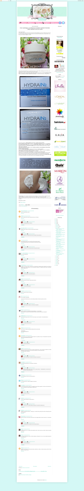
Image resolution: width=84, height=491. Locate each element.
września (57, 227)
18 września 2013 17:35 (27, 348)
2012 (56, 265)
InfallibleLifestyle (23, 315)
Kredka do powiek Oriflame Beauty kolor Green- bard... (60, 234)
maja (56, 259)
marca (57, 261)
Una (21, 296)
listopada (57, 225)
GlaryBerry (22, 398)
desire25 (22, 348)
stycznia (57, 263)
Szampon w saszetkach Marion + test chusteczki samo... (60, 254)
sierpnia (57, 255)
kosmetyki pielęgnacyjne (30, 471)
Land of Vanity (23, 335)
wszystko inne (44, 471)
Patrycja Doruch (23, 416)
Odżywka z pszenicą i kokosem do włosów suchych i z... (60, 231)
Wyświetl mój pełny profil (59, 72)
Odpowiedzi (23, 232)
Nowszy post (20, 466)
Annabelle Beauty (23, 265)
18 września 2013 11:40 (29, 315)
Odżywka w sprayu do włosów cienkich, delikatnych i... (60, 246)
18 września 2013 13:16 (31, 284)
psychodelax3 (23, 385)
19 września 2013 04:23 (28, 385)
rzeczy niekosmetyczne (38, 471)
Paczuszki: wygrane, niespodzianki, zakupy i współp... (60, 243)
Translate (62, 77)
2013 (56, 223)
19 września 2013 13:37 (29, 416)
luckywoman (25, 272)
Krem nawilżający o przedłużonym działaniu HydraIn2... (60, 239)
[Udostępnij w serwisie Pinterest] (29, 204)
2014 (56, 222)
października (57, 226)
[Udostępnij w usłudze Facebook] (28, 204)
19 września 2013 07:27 (27, 398)
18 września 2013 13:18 (31, 321)
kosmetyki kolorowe (22, 471)
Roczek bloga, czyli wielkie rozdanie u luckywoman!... (60, 250)
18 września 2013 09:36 (29, 265)
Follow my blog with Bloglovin (60, 215)
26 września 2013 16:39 (31, 441)
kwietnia (57, 260)
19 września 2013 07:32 (27, 410)
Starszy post (49, 466)
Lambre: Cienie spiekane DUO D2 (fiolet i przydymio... (60, 245)
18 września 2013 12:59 (28, 335)
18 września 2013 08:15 (24, 240)
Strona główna (35, 466)
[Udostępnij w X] (27, 204)
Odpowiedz (22, 213)
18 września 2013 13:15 (31, 272)
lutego (57, 262)
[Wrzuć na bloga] (26, 204)
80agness (22, 380)
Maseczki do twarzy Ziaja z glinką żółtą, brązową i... (60, 236)
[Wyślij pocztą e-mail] (25, 204)
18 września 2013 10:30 (25, 296)
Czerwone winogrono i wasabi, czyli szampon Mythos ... (60, 232)
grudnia (57, 224)
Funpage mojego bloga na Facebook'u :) (59, 252)
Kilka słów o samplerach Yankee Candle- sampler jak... (60, 229)
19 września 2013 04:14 (27, 380)
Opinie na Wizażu (22, 202)
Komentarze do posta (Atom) (25, 467)
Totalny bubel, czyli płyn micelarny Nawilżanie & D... (60, 241)
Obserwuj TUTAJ (59, 37)
